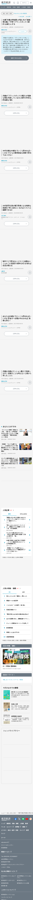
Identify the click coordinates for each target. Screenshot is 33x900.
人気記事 (6, 510)
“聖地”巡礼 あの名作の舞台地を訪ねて (17, 614)
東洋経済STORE (5, 862)
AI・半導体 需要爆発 (9, 666)
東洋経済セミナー (22, 880)
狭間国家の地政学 (16, 716)
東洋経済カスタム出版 (23, 883)
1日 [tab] (9, 592)
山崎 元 (3, 271)
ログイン (24, 2)
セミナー (9, 827)
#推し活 (5, 679)
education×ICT (5, 842)
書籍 (23, 827)
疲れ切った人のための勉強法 (19, 692)
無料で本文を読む (16, 58)
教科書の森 (4, 885)
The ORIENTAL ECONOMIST (9, 856)
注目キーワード (8, 675)
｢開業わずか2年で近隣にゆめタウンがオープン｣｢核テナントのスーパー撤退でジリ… (16, 519)
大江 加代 (3, 215)
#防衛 (21, 679)
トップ (3, 7)
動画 (29, 7)
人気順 (24, 7)
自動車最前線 (10, 637)
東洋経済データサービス (7, 880)
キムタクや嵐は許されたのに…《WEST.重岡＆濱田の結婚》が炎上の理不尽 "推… (16, 534)
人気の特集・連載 (9, 588)
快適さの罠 (14, 704)
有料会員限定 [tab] (23, 514)
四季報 (17, 827)
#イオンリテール (13, 679)
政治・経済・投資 (7, 13)
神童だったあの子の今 (12, 632)
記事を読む (16, 113)
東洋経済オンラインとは (7, 894)
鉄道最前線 (9, 627)
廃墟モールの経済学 (12, 600)
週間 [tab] (23, 592)
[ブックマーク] (30, 31)
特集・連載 (16, 7)
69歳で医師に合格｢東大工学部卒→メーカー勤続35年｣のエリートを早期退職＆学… (15, 542)
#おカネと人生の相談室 (20, 13)
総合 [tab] (9, 514)
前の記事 (22, 16)
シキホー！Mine (5, 867)
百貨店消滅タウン (11, 609)
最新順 (9, 7)
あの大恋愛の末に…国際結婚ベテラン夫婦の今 (18, 618)
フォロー (22, 31)
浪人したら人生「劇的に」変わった (16, 596)
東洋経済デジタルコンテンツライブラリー (12, 864)
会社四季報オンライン (7, 859)
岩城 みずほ (4, 29)
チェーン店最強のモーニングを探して (17, 623)
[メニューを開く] (31, 3)
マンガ (3, 827)
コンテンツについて (6, 897)
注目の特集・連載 (9, 646)
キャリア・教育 (24, 830)
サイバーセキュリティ (7, 845)
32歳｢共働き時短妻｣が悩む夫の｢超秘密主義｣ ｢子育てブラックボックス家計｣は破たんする (16, 22)
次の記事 (28, 16)
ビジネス (3, 830)
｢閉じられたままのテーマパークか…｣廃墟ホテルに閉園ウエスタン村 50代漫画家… (15, 526)
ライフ (3, 833)
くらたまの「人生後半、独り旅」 (16, 605)
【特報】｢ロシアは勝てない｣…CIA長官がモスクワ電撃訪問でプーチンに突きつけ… (15, 549)
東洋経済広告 (5, 883)
